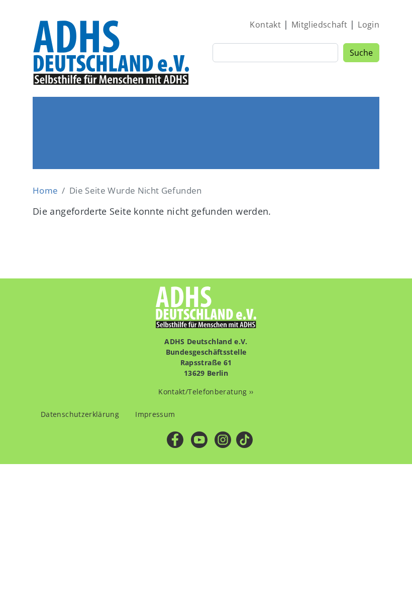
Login (368, 24)
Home (45, 190)
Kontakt (265, 24)
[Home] (112, 52)
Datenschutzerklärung (80, 414)
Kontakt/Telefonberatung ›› (205, 391)
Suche (361, 52)
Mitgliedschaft (319, 24)
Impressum (155, 414)
